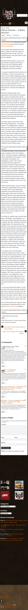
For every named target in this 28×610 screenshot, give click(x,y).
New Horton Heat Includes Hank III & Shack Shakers (13, 328)
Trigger (3, 35)
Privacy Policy (4, 596)
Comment (3, 424)
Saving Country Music (7, 605)
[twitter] (1, 23)
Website (3, 442)
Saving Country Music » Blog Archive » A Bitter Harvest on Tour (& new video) (13, 387)
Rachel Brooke (5, 44)
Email (16, 437)
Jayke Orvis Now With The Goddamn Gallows (14, 332)
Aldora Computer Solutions (11, 606)
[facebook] (4, 23)
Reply (25, 369)
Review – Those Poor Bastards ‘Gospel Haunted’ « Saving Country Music (13, 401)
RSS (12, 23)
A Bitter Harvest (6, 42)
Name (3, 437)
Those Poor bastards (10, 322)
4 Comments (15, 35)
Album (11, 320)
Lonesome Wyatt (17, 320)
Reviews (8, 35)
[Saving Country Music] (8, 20)
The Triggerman (11, 370)
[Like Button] (3, 318)
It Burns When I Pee (12, 306)
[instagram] (7, 23)
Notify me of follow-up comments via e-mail (13, 451)
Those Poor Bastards (7, 46)
